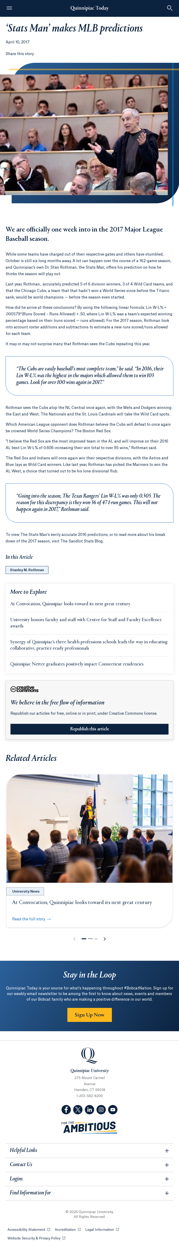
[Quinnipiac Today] (89, 8)
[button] (84, 938)
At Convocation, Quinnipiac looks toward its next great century (70, 604)
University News (26, 891)
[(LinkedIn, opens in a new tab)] (89, 1109)
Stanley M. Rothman (27, 570)
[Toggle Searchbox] (169, 8)
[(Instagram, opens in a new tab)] (101, 1109)
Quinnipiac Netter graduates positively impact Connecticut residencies (77, 664)
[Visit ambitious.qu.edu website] (89, 1127)
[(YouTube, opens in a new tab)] (112, 1109)
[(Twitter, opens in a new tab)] (78, 1109)
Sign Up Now (89, 1015)
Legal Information (102, 1229)
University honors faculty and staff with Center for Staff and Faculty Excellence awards (86, 623)
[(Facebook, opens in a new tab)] (66, 1109)
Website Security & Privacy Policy (36, 1238)
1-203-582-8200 (89, 1096)
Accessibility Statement (28, 1229)
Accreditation (68, 1229)
